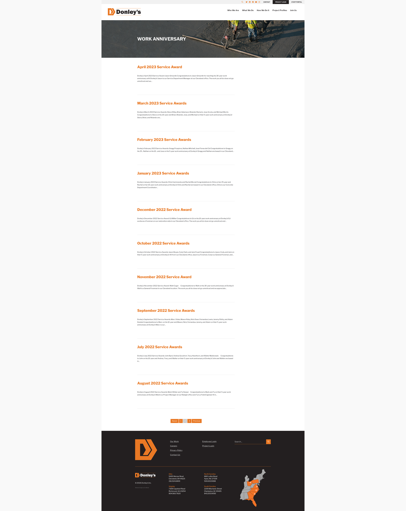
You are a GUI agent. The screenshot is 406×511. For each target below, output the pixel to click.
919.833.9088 (210, 481)
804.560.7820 (175, 493)
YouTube (257, 2)
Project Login (280, 2)
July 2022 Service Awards (159, 347)
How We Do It (263, 10)
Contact (266, 2)
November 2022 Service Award (164, 277)
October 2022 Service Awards (163, 243)
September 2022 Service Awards (166, 310)
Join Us (293, 10)
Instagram (260, 2)
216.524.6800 (174, 481)
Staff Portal (296, 2)
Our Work (174, 441)
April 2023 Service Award (159, 67)
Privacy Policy (176, 450)
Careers (173, 446)
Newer (174, 421)
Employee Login (209, 441)
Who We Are (233, 10)
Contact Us (175, 455)
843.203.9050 (210, 493)
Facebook (254, 2)
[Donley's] (124, 11)
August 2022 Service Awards (162, 383)
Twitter (248, 2)
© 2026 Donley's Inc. (143, 483)
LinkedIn (251, 2)
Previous (196, 421)
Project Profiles (279, 10)
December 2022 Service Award (164, 209)
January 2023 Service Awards (163, 173)
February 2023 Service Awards (164, 139)
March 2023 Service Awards (162, 103)
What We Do (248, 10)
